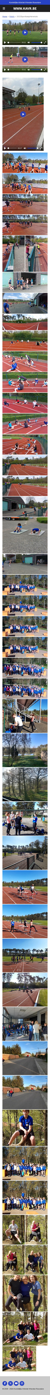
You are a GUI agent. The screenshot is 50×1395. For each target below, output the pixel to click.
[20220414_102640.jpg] (25, 716)
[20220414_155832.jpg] (25, 564)
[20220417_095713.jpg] (25, 688)
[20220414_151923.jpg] (25, 282)
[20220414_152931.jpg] (25, 423)
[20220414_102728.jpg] (25, 853)
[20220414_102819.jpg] (25, 955)
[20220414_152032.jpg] (25, 303)
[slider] (14, 42)
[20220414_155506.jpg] (25, 486)
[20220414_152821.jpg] (25, 341)
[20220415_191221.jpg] (25, 1092)
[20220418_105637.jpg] (13, 1230)
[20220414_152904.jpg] (25, 382)
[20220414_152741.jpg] (25, 322)
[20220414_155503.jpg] (25, 465)
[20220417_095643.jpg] (25, 626)
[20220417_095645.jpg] (25, 647)
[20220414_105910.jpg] (25, 183)
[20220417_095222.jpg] (25, 1024)
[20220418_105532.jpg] (25, 1128)
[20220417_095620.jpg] (25, 605)
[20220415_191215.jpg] (25, 1058)
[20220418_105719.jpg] (36, 1230)
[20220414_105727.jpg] (25, 990)
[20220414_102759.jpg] (25, 887)
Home (4, 16)
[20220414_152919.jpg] (25, 403)
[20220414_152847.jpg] (25, 361)
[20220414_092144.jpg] (25, 784)
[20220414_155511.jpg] (25, 507)
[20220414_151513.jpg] (13, 253)
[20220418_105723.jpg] (13, 1260)
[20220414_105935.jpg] (25, 225)
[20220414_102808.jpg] (25, 921)
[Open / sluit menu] (4, 8)
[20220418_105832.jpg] (25, 1329)
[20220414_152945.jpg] (25, 444)
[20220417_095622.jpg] (25, 1197)
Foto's (11, 16)
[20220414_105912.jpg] (25, 163)
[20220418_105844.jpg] (19, 1358)
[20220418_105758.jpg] (36, 1260)
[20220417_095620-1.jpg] (25, 1163)
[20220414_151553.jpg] (36, 253)
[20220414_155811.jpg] (25, 535)
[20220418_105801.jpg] (25, 1293)
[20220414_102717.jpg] (25, 819)
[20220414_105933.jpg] (25, 204)
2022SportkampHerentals (27, 16)
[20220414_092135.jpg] (25, 750)
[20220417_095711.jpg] (25, 668)
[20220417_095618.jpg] (25, 585)
